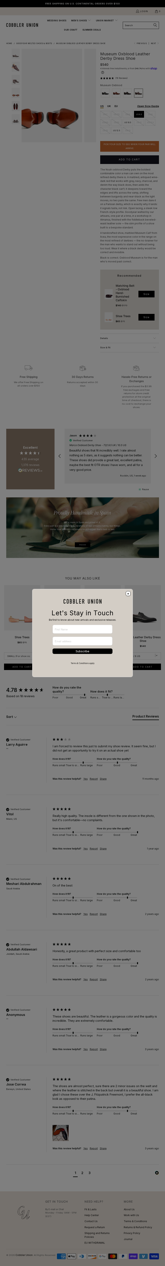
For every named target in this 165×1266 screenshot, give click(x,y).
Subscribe (82, 651)
